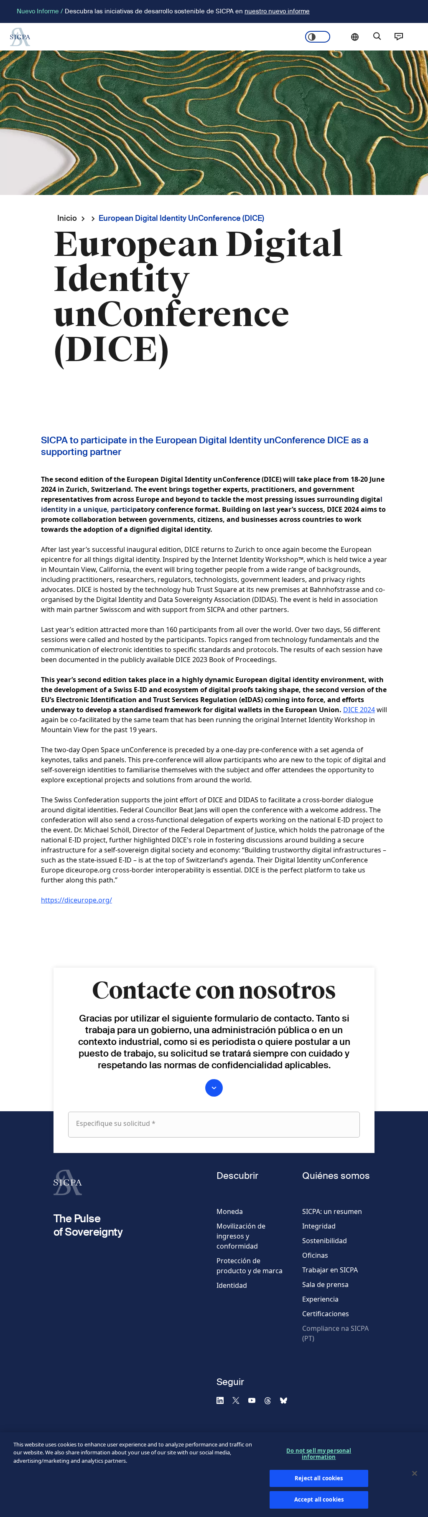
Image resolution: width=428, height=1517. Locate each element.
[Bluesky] (287, 1400)
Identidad (232, 1285)
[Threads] (271, 1400)
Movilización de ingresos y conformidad (241, 1236)
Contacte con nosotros (399, 36)
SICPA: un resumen (332, 1211)
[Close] (414, 1473)
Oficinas (315, 1255)
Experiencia (320, 1299)
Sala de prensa (325, 1284)
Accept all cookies (319, 1499)
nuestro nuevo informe (277, 11)
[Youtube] (255, 1400)
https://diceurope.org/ (76, 900)
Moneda (230, 1211)
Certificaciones (325, 1313)
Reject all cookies (319, 1478)
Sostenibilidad (324, 1240)
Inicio (67, 218)
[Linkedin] (224, 1400)
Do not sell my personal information (318, 1454)
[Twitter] (239, 1400)
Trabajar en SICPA (330, 1269)
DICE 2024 (359, 709)
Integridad (319, 1226)
